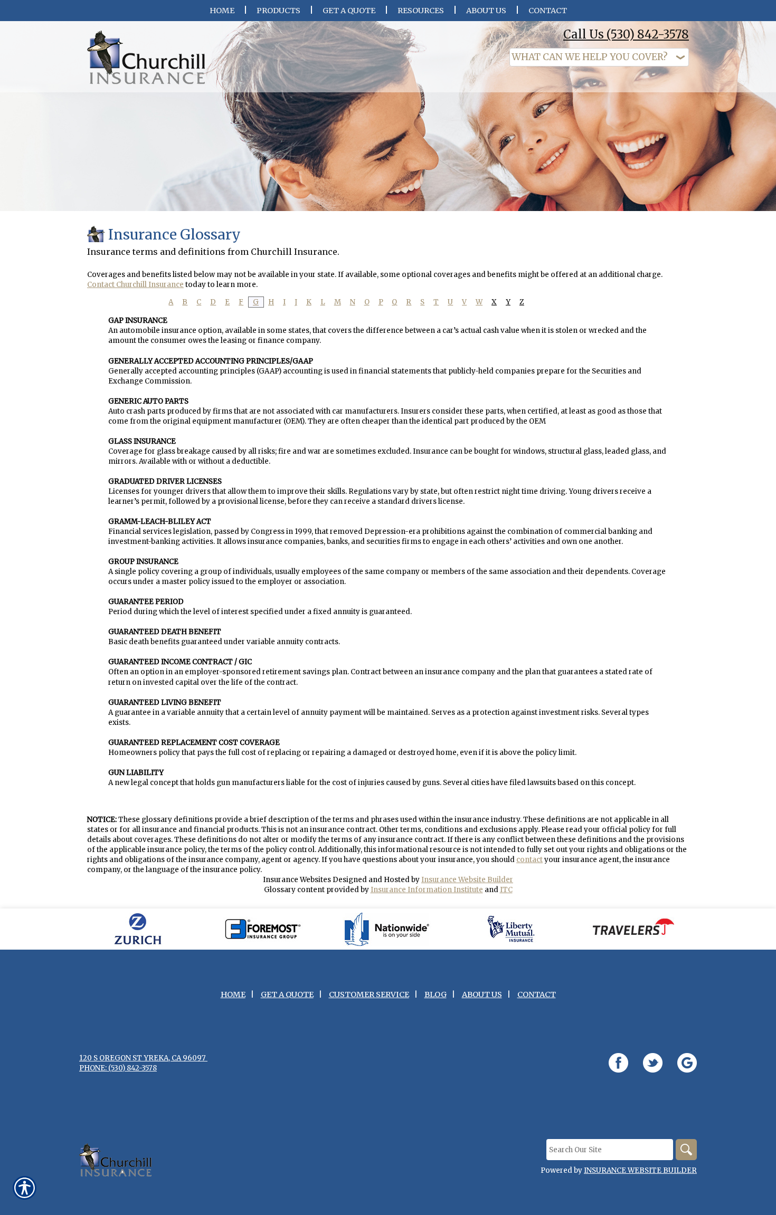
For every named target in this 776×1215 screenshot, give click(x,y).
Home (233, 994)
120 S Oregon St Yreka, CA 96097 (143, 1058)
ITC (506, 889)
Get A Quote (287, 994)
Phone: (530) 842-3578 (118, 1068)
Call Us (626, 34)
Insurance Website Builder (467, 879)
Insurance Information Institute (427, 889)
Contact (536, 994)
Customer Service (369, 994)
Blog (435, 994)
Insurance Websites (297, 879)
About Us (482, 994)
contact (529, 859)
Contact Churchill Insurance (135, 284)
